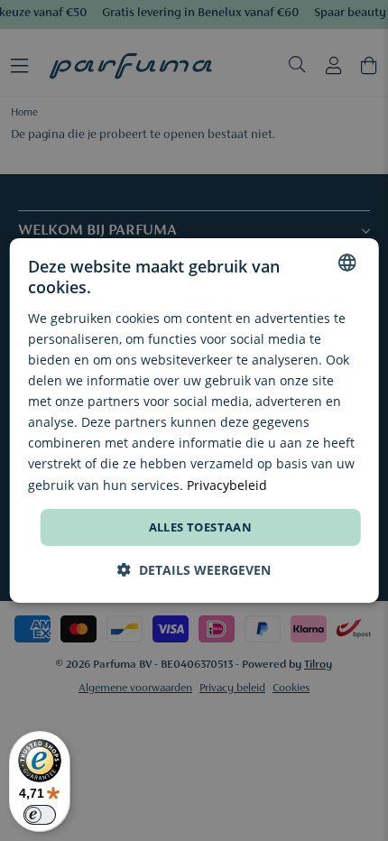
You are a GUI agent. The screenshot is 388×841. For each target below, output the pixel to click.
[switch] (39, 815)
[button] (194, 569)
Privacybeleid (227, 484)
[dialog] (194, 420)
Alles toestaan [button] (201, 527)
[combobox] (346, 263)
